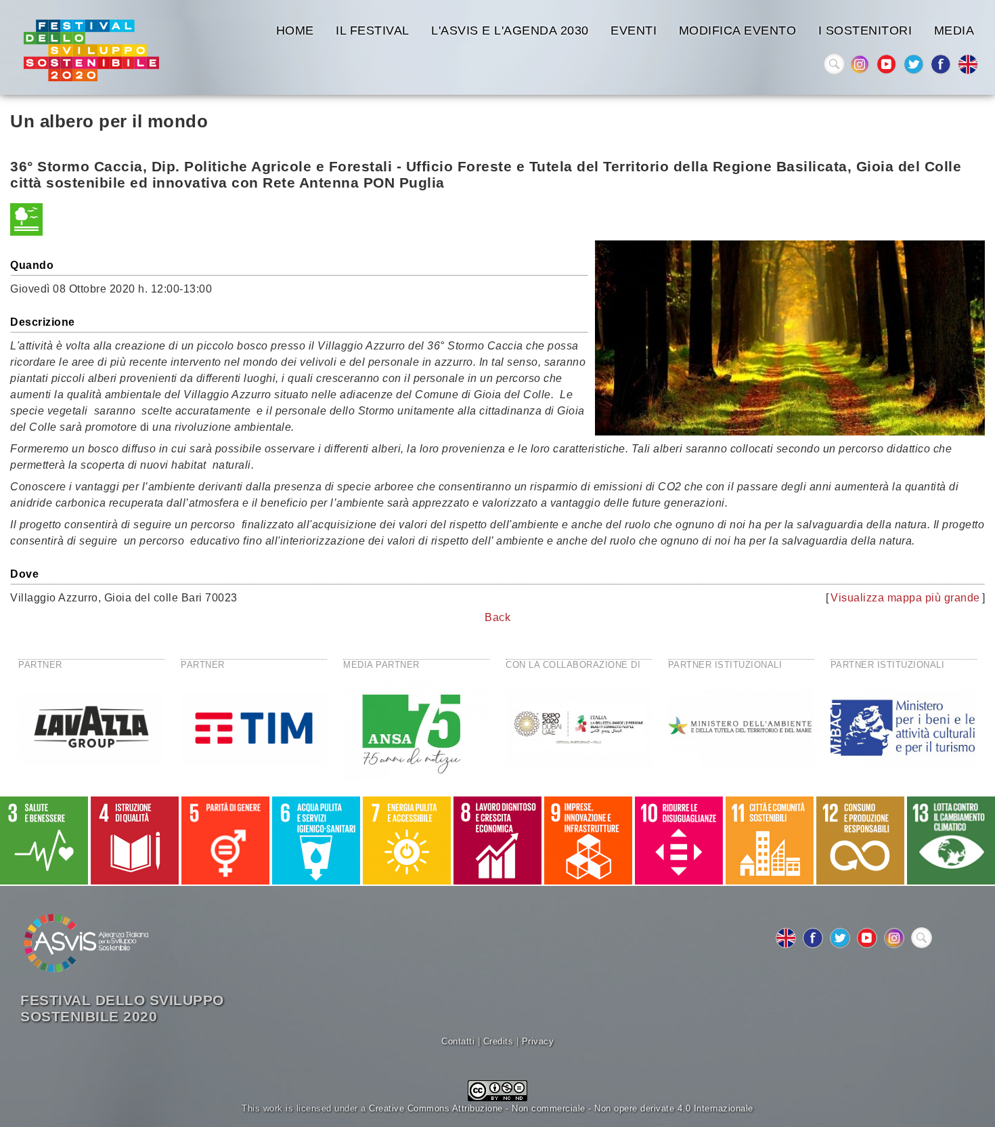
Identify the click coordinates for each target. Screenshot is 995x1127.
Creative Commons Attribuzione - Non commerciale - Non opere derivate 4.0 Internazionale (561, 1108)
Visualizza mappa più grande (905, 597)
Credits (498, 1041)
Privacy (538, 1041)
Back (497, 617)
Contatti (457, 1041)
